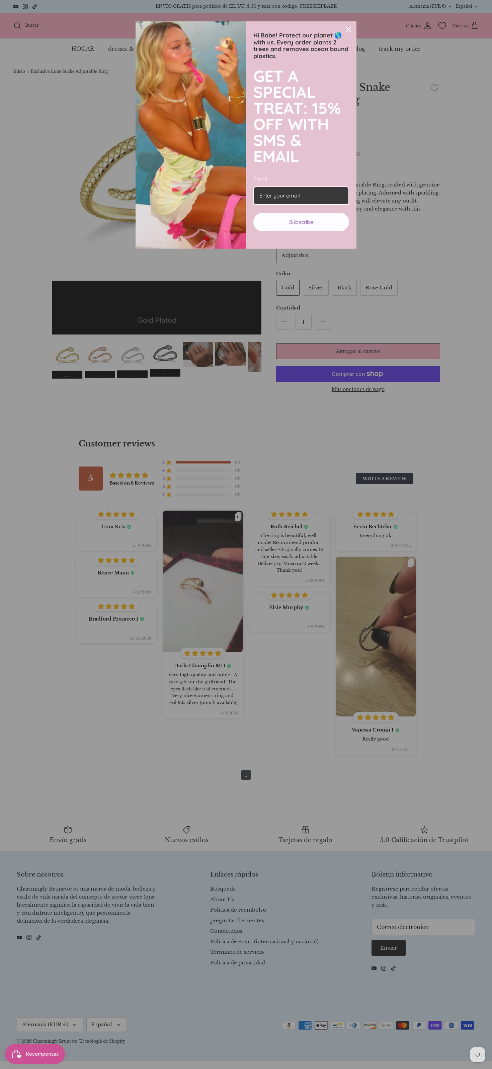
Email (260, 179)
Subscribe (301, 222)
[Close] (348, 29)
